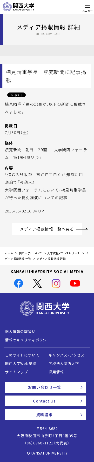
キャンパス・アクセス (66, 355)
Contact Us (44, 401)
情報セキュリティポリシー (28, 340)
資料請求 (44, 414)
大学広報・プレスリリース (63, 253)
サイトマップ (16, 372)
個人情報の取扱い (20, 331)
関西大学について (30, 253)
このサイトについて (22, 355)
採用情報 (56, 372)
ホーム (9, 253)
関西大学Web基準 (20, 363)
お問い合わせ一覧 (44, 387)
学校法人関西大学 (63, 363)
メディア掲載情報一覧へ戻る (47, 229)
